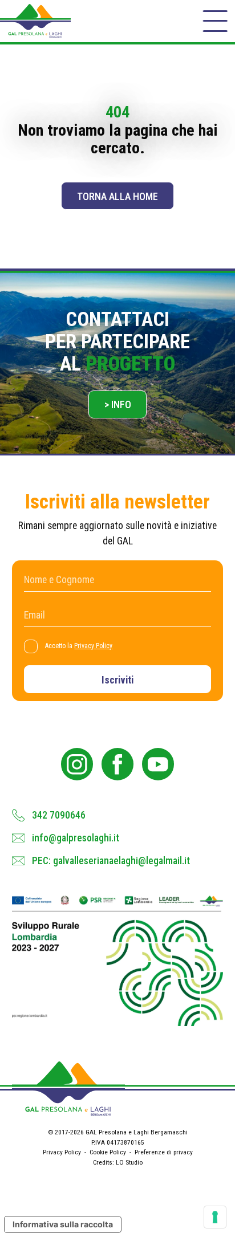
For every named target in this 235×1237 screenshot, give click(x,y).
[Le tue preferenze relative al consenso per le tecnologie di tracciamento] (215, 1217)
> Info (117, 404)
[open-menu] (214, 21)
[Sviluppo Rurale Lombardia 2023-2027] (118, 961)
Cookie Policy (108, 1152)
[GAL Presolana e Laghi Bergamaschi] (35, 21)
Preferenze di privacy (164, 1152)
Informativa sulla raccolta (63, 1224)
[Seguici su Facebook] (118, 764)
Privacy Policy (93, 646)
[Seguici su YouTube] (158, 764)
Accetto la (78, 646)
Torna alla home (117, 196)
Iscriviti (117, 680)
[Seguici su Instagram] (77, 764)
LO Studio (129, 1162)
